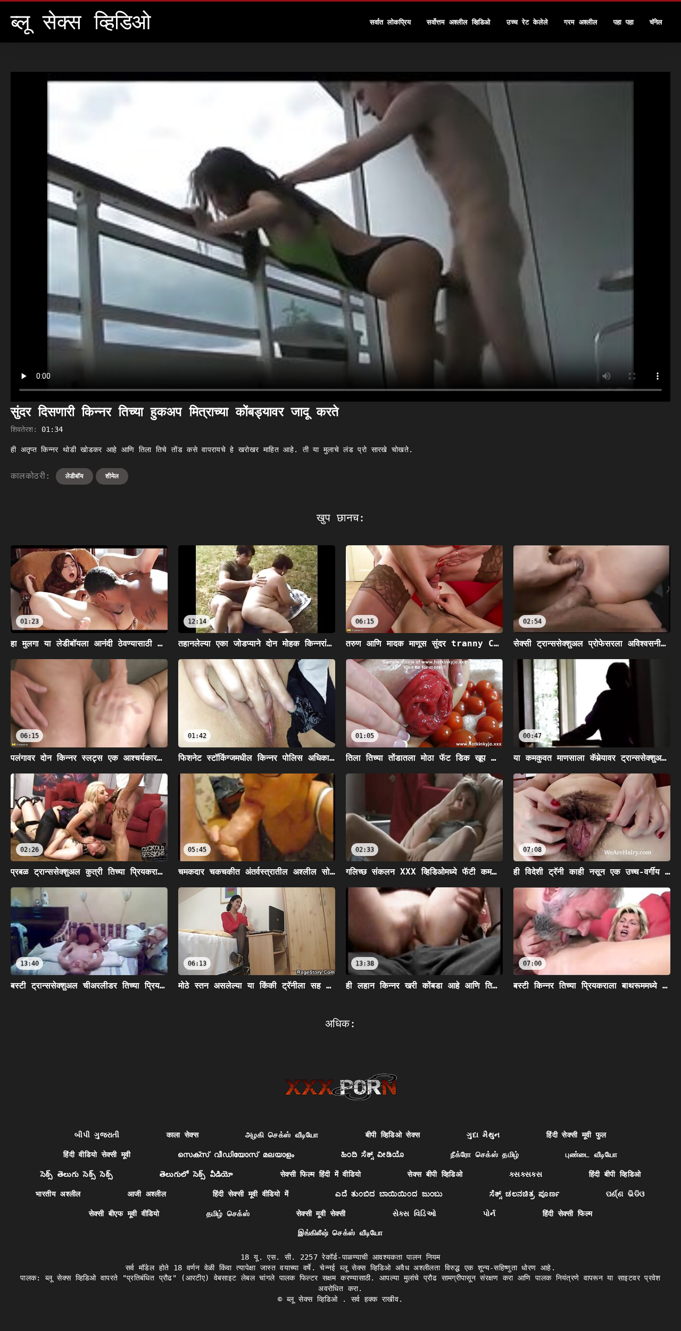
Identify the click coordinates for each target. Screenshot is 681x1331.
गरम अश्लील (580, 22)
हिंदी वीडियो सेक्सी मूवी (97, 1154)
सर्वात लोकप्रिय (390, 22)
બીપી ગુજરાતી (96, 1134)
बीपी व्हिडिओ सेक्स (393, 1134)
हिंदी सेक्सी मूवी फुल (576, 1134)
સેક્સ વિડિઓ (414, 1213)
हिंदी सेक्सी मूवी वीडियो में (250, 1193)
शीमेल (112, 476)
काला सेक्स (182, 1134)
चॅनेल (656, 22)
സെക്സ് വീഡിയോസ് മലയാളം (236, 1154)
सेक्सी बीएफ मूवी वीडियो (124, 1213)
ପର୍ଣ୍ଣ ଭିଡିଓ (625, 1193)
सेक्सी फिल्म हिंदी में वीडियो (320, 1174)
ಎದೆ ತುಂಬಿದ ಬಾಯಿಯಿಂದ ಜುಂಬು (389, 1193)
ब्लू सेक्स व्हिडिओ (314, 1299)
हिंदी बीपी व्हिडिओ (615, 1174)
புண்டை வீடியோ (591, 1154)
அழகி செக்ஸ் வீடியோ (282, 1134)
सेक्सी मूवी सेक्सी (321, 1213)
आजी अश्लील (147, 1193)
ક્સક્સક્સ (525, 1174)
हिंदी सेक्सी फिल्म (568, 1213)
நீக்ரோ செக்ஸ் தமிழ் (485, 1154)
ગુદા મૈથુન (483, 1134)
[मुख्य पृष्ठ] (341, 1086)
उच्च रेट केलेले (527, 22)
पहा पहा (623, 22)
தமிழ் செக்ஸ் (228, 1213)
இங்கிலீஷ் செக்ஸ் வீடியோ (340, 1232)
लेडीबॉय (74, 476)
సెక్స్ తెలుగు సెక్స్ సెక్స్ (76, 1174)
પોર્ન (489, 1213)
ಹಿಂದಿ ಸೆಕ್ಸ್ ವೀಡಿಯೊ (372, 1154)
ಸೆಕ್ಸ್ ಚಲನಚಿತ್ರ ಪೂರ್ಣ (524, 1193)
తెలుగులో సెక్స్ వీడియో (197, 1174)
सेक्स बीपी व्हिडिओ (435, 1174)
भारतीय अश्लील (58, 1193)
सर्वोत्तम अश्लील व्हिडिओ (459, 22)
